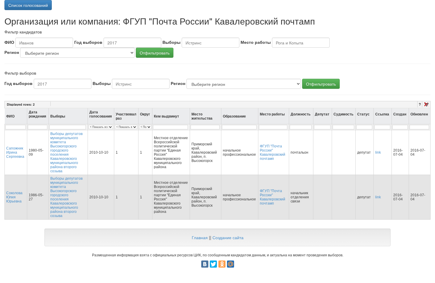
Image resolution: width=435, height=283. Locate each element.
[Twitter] (213, 264)
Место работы (256, 42)
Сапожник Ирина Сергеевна (15, 152)
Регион (11, 52)
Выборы (171, 42)
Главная (200, 237)
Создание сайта (228, 237)
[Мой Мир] (230, 264)
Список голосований (28, 5)
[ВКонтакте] (204, 264)
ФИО (9, 42)
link (378, 152)
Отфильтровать (155, 53)
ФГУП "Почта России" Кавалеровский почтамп (272, 152)
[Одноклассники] (221, 264)
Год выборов (88, 42)
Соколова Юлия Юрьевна (14, 197)
